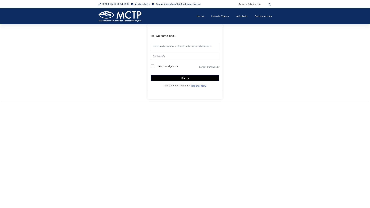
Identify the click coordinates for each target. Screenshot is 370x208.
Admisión (242, 16)
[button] (270, 4)
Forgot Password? (209, 66)
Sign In (185, 78)
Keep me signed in (168, 66)
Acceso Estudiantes (250, 4)
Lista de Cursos (220, 16)
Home (200, 16)
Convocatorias (263, 16)
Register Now (198, 85)
